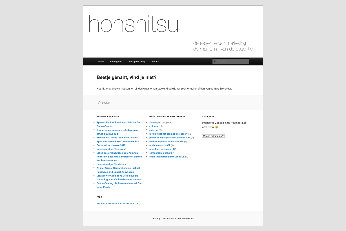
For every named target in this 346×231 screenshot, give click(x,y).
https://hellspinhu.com (128, 203)
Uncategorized (157, 122)
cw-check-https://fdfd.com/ (111, 164)
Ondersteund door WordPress (178, 218)
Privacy (156, 218)
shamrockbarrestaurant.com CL (167, 156)
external (153, 130)
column (153, 126)
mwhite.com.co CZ (159, 145)
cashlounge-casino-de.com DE (166, 141)
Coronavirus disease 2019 (111, 145)
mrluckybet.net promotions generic (169, 133)
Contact (155, 61)
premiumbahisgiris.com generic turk (169, 137)
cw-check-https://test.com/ (111, 149)
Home (100, 61)
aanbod (100, 203)
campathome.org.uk (160, 152)
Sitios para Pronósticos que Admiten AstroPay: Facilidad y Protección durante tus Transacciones (119, 156)
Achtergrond (115, 61)
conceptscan (111, 203)
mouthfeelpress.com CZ (162, 149)
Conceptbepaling (136, 61)
